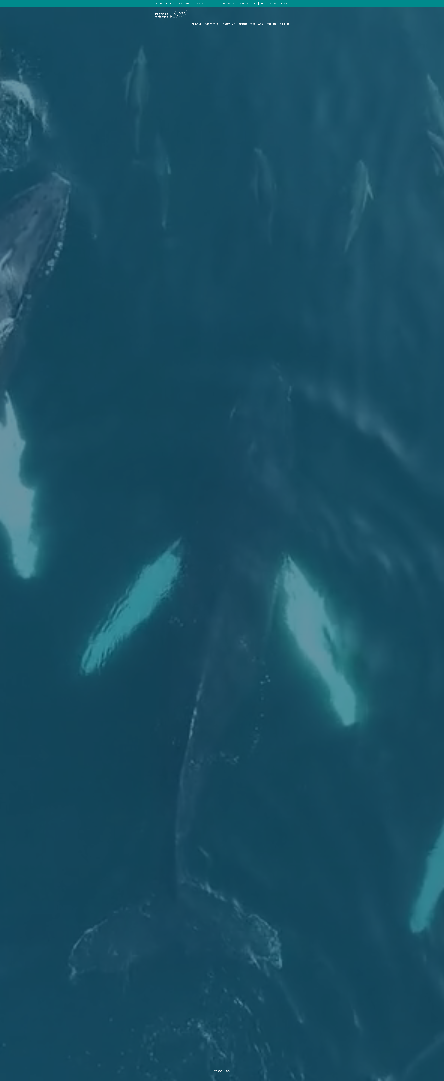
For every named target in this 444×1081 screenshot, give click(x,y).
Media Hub (284, 23)
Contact (271, 23)
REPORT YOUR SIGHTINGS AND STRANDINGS (173, 3)
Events (261, 23)
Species (243, 23)
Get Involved (212, 23)
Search (286, 3)
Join (254, 3)
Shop (263, 3)
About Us (196, 23)
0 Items (245, 3)
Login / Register (228, 3)
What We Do (228, 23)
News (252, 23)
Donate (273, 3)
